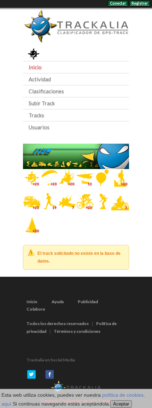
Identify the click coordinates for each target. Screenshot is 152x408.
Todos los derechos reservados (58, 323)
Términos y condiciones (77, 331)
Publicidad (88, 301)
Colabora (36, 309)
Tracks (36, 115)
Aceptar (121, 404)
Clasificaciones (46, 91)
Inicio (35, 67)
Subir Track (42, 103)
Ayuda (58, 301)
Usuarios (39, 127)
